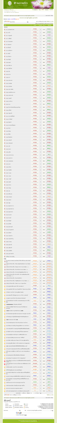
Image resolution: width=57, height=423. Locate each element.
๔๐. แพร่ (8, 146)
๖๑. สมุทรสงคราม (10, 208)
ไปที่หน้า (48, 21)
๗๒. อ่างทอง (9, 241)
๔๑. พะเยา (9, 149)
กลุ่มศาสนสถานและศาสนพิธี (14, 15)
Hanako (48, 85)
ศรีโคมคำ (48, 64)
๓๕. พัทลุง (9, 131)
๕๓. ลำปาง (9, 184)
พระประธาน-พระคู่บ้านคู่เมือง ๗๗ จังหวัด (27, 15)
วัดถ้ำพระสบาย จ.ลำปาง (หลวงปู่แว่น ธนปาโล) (16, 382)
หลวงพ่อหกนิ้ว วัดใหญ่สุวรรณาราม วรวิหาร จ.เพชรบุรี (17, 295)
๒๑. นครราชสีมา (10, 89)
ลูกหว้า (49, 384)
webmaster (35, 260)
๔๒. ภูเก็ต (9, 152)
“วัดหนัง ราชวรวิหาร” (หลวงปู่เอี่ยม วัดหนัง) (15, 292)
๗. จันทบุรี (9, 47)
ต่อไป (52, 21)
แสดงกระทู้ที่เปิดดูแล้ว (16, 12)
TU (34, 390)
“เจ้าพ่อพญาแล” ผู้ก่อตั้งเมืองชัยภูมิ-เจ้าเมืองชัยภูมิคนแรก (17, 316)
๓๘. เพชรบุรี (9, 140)
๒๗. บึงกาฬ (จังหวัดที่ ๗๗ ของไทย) (13, 107)
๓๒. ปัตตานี (9, 122)
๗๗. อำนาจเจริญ (11, 256)
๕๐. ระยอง (9, 175)
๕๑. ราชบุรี (9, 178)
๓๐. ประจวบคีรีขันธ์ (10, 116)
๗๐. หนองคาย (9, 235)
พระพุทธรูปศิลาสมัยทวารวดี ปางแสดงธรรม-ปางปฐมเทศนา (18, 343)
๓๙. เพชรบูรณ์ (9, 143)
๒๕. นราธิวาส (9, 101)
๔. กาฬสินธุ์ (9, 38)
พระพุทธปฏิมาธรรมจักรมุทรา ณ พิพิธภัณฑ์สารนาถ (17, 334)
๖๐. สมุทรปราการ (10, 205)
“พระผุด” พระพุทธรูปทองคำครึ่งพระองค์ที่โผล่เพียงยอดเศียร (18, 348)
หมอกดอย (48, 40)
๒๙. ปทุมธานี (9, 113)
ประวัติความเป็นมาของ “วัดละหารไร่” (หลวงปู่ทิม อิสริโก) (18, 340)
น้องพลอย (48, 288)
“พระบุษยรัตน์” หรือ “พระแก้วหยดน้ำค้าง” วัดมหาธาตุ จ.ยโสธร (19, 289)
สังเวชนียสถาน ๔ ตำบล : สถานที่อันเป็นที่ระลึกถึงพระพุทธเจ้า (18, 360)
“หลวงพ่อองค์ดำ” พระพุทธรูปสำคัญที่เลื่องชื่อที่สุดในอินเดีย (18, 328)
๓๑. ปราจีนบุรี (9, 119)
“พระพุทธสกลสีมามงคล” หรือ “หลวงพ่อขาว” (15, 286)
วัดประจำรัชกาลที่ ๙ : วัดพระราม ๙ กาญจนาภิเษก (16, 283)
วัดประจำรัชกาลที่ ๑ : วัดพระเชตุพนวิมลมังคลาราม (17, 263)
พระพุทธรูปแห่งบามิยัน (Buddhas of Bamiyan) (16, 355)
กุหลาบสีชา (35, 369)
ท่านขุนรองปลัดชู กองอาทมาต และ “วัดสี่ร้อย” (15, 337)
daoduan (48, 378)
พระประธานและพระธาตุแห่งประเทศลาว (15, 388)
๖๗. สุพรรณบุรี (10, 226)
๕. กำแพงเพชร (10, 41)
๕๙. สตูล (8, 202)
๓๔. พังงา (9, 128)
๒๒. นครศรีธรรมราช (11, 92)
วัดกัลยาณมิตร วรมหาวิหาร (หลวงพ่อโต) (15, 367)
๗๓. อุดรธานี (9, 244)
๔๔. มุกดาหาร (9, 158)
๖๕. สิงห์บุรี (9, 220)
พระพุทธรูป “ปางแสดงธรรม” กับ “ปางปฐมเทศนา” (16, 358)
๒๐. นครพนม (9, 86)
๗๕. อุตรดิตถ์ (9, 250)
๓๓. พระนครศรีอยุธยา (11, 125)
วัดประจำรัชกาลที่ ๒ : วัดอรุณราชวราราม (15, 266)
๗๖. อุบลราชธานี (10, 253)
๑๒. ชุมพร (9, 62)
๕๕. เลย (8, 190)
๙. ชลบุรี (8, 53)
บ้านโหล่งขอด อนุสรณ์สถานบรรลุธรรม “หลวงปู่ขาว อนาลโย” (19, 313)
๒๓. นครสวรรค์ (10, 95)
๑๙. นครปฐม (9, 83)
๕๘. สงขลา (9, 199)
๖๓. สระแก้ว (9, 214)
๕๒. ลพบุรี (9, 181)
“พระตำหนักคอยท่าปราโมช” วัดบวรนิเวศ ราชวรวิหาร (17, 322)
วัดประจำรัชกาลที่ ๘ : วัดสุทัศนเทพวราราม (15, 280)
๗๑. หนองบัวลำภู (10, 238)
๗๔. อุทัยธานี (9, 247)
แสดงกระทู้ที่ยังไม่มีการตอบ (8, 12)
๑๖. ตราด (8, 74)
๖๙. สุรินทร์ (9, 232)
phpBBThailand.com (34, 421)
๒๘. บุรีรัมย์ (9, 110)
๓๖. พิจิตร (9, 134)
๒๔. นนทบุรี (9, 98)
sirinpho (48, 260)
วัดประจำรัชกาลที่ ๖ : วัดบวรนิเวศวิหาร (14, 278)
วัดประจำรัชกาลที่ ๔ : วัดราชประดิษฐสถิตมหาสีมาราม (17, 272)
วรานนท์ (48, 67)
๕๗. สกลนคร (9, 196)
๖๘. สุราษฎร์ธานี (10, 229)
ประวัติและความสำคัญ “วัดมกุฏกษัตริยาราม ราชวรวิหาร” (18, 325)
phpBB (23, 420)
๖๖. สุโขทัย (9, 223)
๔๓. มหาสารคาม (10, 155)
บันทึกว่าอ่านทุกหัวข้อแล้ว (39, 23)
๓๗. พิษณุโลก (9, 137)
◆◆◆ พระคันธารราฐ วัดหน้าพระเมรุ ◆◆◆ (15, 310)
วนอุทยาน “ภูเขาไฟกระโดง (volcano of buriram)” (16, 298)
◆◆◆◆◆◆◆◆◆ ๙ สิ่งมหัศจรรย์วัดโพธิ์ (14, 304)
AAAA (49, 285)
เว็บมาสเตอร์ (35, 363)
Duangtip (34, 288)
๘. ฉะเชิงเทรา (9, 50)
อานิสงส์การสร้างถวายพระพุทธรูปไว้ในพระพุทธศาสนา (17, 331)
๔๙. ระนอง (9, 172)
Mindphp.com (28, 421)
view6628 (48, 232)
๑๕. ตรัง (8, 71)
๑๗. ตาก (8, 77)
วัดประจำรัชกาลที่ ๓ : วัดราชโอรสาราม (14, 269)
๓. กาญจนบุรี (9, 35)
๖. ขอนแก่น (9, 44)
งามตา (49, 154)
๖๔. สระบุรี (9, 217)
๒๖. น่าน (8, 104)
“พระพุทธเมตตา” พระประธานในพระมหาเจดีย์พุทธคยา (17, 363)
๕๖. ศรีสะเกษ (9, 193)
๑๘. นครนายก (9, 80)
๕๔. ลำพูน (9, 187)
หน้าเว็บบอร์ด (6, 15)
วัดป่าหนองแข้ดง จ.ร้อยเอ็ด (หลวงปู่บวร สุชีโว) (16, 385)
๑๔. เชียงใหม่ (9, 68)
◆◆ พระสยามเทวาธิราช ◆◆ (12, 319)
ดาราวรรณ (49, 354)
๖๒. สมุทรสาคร (10, 211)
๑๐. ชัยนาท (9, 56)
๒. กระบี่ (8, 32)
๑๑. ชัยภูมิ (9, 59)
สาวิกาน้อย (35, 40)
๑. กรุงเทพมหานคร (10, 29)
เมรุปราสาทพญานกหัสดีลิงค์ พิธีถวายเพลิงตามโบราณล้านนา (19, 376)
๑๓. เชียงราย (9, 65)
